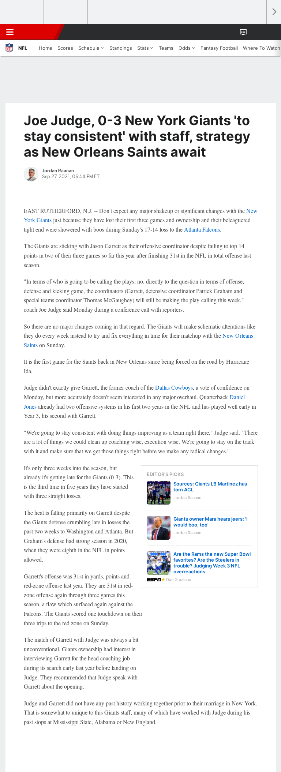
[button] (257, 32)
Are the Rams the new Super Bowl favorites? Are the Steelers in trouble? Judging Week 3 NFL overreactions (212, 562)
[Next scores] (273, 12)
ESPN (39, 32)
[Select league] (22, 12)
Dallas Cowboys (174, 387)
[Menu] (10, 32)
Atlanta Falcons (202, 229)
